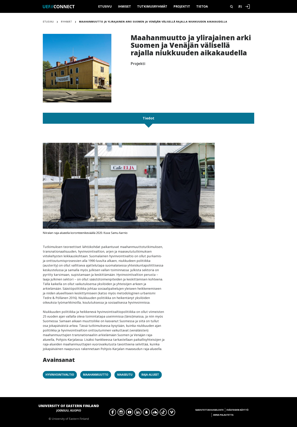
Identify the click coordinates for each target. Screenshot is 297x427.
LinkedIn (137, 413)
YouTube (129, 413)
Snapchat (146, 413)
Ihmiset (124, 6)
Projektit (181, 6)
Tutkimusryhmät (152, 6)
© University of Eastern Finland (68, 412)
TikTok (163, 413)
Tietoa (202, 6)
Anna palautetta (223, 414)
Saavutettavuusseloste (209, 409)
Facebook (112, 413)
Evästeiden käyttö (238, 409)
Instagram (121, 413)
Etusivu (105, 6)
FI (240, 6)
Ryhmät (66, 21)
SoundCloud (154, 413)
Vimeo (171, 413)
